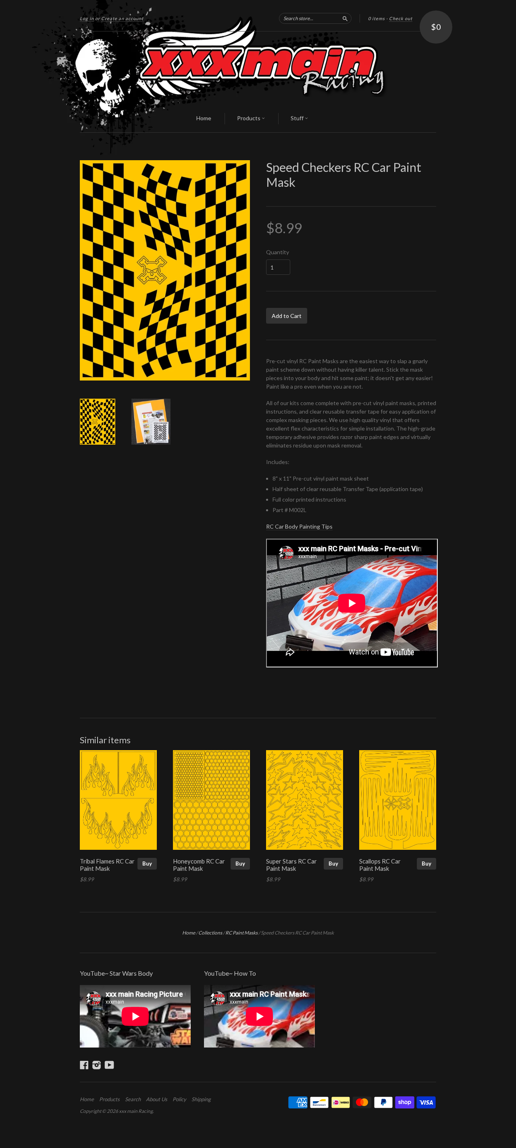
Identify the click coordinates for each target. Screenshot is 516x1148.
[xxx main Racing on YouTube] (109, 1065)
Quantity (277, 252)
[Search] (345, 18)
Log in (87, 18)
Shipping (201, 1099)
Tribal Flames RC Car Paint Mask (107, 864)
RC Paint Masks (241, 933)
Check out (400, 18)
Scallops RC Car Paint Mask (380, 864)
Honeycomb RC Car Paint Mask (199, 864)
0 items (376, 18)
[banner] (258, 68)
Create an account (122, 18)
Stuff (298, 118)
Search (133, 1099)
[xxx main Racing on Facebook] (84, 1065)
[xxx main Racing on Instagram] (96, 1065)
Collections (210, 933)
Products (249, 118)
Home (203, 118)
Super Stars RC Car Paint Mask (291, 864)
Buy (147, 863)
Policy (179, 1099)
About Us (156, 1099)
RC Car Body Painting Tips (299, 526)
